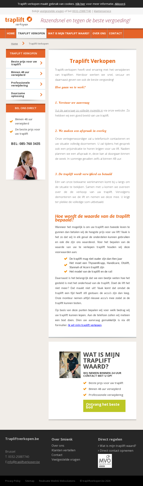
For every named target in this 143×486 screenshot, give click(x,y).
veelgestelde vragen (52, 11)
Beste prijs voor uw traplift (24, 63)
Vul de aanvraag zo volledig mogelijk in (79, 110)
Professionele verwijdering (20, 84)
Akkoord (120, 4)
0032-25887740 (81, 11)
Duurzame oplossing (18, 94)
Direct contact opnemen (116, 451)
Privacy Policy (12, 480)
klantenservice (102, 11)
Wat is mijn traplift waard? (68, 33)
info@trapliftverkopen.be (23, 462)
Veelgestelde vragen (66, 459)
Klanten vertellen (63, 450)
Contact (115, 33)
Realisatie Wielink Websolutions (57, 480)
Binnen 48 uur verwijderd (20, 73)
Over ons (99, 33)
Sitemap (29, 480)
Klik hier (80, 4)
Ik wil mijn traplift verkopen (84, 325)
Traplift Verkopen (31, 33)
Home (11, 33)
